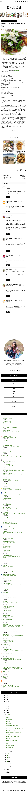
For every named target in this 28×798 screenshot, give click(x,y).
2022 (6, 697)
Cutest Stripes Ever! (9, 747)
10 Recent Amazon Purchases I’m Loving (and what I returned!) (14, 514)
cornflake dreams (10, 207)
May (7, 759)
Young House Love (7, 488)
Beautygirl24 (5, 601)
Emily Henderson (6, 430)
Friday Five (8, 721)
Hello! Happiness (6, 464)
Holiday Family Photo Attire (11, 730)
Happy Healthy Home (7, 649)
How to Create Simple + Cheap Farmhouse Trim (13, 682)
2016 (6, 708)
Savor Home (5, 676)
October (8, 750)
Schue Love (14, 7)
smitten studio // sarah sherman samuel (11, 667)
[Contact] (20, 370)
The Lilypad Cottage (7, 522)
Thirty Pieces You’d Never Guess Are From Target (13, 470)
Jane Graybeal (6, 662)
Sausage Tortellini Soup (8, 607)
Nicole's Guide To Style (8, 685)
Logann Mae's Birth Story (8, 654)
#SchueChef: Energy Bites (19, 164)
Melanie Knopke (6, 615)
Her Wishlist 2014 (9, 723)
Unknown (9, 201)
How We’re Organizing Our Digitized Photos (12, 489)
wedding (14, 409)
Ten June (5, 681)
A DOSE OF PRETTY (7, 610)
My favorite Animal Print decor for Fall (11, 427)
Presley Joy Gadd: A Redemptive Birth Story (12, 659)
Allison (8, 255)
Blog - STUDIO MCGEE (7, 619)
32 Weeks (8, 717)
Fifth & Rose (5, 588)
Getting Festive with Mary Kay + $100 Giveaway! (14, 728)
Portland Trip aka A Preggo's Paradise (12, 736)
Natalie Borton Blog (7, 555)
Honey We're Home (7, 436)
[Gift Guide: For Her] (25, 17)
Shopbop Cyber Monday (8, 616)
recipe (14, 391)
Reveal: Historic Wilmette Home (9, 575)
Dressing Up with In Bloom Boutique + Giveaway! (14, 742)
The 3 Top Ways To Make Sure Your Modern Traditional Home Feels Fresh (12, 432)
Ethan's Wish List (9, 719)
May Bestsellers (6, 519)
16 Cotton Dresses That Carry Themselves (11, 442)
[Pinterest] (12, 370)
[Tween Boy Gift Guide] (13, 17)
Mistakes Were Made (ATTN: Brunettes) (11, 480)
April (7, 761)
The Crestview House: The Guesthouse (11, 620)
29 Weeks (8, 743)
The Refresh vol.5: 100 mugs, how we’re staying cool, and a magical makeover (13, 636)
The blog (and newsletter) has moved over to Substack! (12, 557)
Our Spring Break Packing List (9, 528)
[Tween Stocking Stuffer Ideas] (8, 17)
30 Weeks (8, 734)
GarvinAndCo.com (7, 498)
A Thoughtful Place (7, 421)
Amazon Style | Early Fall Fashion (10, 437)
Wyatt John (14, 404)
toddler (14, 398)
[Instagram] (14, 370)
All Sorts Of (5, 455)
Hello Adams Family (7, 483)
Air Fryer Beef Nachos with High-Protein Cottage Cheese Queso (13, 475)
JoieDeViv (12, 247)
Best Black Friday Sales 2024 (9, 542)
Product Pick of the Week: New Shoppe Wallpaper (13, 456)
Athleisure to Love (7, 547)
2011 (6, 772)
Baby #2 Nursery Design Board (11, 740)
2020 (7, 701)
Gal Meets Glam (6, 440)
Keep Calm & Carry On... (8, 640)
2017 (6, 706)
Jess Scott (9, 216)
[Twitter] (10, 370)
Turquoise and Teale (7, 526)
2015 (6, 710)
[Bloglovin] (17, 370)
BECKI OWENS (6, 460)
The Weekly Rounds (7, 504)
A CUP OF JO (5, 417)
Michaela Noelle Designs (8, 541)
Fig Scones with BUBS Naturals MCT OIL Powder (13, 650)
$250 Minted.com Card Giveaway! (12, 725)
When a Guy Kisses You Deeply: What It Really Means (12, 533)
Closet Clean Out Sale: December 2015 (11, 686)
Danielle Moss (6, 493)
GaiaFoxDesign (21, 790)
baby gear (14, 401)
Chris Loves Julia (6, 426)
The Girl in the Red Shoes (8, 579)
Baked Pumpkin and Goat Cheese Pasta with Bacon (13, 673)
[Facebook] (7, 370)
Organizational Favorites (8, 645)
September (8, 751)
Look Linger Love (6, 503)
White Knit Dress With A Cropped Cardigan (12, 602)
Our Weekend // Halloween (11, 745)
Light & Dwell (5, 644)
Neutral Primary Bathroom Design (10, 523)
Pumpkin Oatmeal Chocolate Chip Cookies (20, 152)
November (8, 716)
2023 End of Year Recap (8, 571)
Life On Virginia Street (7, 445)
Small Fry (5, 531)
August (8, 753)
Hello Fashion (6, 512)
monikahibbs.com (7, 546)
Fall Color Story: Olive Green (9, 461)
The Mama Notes (6, 507)
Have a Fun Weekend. (7, 418)
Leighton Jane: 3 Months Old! (9, 641)
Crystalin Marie (6, 517)
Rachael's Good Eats (7, 473)
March (8, 763)
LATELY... (5, 677)
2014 (6, 712)
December (8, 714)
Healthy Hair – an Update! (8, 551)
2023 (6, 695)
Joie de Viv (9, 238)
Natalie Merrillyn (6, 550)
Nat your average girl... (8, 653)
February (8, 765)
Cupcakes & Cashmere (8, 537)
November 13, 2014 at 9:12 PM (18, 271)
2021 (6, 699)
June (7, 757)
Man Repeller (6, 624)
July (7, 755)
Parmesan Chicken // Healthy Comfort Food (13, 732)
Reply (8, 197)
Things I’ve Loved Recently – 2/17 (10, 508)
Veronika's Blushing (7, 479)
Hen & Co (5, 565)
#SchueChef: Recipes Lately (8, 151)
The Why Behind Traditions (8, 422)
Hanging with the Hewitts (8, 606)
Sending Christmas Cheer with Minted (11, 664)
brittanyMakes (6, 634)
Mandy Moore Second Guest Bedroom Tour (12, 668)
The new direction (7, 562)
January (8, 766)
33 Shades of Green (7, 671)
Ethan (14, 393)
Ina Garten (16, 70)
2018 (6, 705)
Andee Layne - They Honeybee (9, 469)
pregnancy (14, 406)
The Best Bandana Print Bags (9, 485)
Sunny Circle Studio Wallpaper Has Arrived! (12, 584)
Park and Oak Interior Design (9, 574)
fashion (14, 383)
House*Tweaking (6, 630)
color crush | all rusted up (8, 465)
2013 (6, 769)
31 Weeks (7, 727)
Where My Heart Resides (8, 658)
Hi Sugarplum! (6, 449)
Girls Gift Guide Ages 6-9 (8, 580)
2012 (6, 771)
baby (14, 396)
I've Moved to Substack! (8, 538)
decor (14, 388)
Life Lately (8, 164)
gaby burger (5, 560)
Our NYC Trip (5, 598)
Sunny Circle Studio (7, 583)
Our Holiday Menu (7, 611)
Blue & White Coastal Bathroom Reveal (11, 446)
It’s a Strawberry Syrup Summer (9, 499)
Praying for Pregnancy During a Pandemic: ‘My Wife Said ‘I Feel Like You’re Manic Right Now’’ (13, 626)
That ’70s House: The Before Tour (10, 631)
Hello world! (5, 589)
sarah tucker (5, 592)
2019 (6, 703)
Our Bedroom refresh (7, 593)
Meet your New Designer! (8, 566)
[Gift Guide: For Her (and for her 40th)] (19, 17)
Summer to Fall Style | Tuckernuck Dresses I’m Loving (13, 451)
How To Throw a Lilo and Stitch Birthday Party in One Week (13, 494)
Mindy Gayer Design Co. (8, 570)
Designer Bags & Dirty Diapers (9, 597)
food (14, 386)
